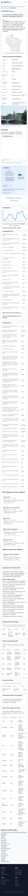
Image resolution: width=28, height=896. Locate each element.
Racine (3, 837)
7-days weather (15, 104)
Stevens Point (4, 855)
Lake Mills (4, 760)
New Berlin (4, 847)
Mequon (3, 860)
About (16, 880)
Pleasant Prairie (5, 861)
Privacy (16, 883)
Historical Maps (18, 874)
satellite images (17, 162)
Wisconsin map (20, 53)
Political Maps (18, 872)
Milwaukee (4, 834)
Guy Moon (11, 573)
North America (8, 6)
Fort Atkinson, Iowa (8, 699)
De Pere (3, 858)
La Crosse (3, 842)
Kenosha (3, 835)
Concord (4, 765)
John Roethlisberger (8, 588)
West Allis (3, 840)
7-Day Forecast (6, 192)
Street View (3, 883)
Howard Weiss (6, 612)
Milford (3, 811)
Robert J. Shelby (7, 595)
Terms (16, 882)
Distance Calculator (5, 880)
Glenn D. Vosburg (7, 609)
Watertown (4, 771)
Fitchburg (3, 853)
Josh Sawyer (6, 575)
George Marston (16, 576)
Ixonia (3, 721)
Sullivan (4, 754)
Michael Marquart (7, 616)
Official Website (14, 200)
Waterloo (4, 823)
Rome (3, 745)
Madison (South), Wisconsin (9, 658)
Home (2, 6)
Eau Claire (3, 839)
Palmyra (4, 798)
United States (15, 6)
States (2, 872)
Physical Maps (18, 870)
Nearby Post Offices (8, 680)
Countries (3, 870)
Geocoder (3, 882)
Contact (17, 885)
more (4, 714)
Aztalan (4, 783)
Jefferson (6, 23)
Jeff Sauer (5, 584)
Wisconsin (21, 6)
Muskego (3, 856)
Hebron (4, 818)
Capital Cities (4, 874)
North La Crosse (5, 843)
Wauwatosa (4, 845)
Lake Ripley (4, 776)
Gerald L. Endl (6, 581)
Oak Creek (4, 850)
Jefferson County (5, 8)
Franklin (3, 852)
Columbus (9, 664)
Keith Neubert (6, 591)
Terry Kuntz (6, 598)
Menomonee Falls (5, 848)
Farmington (4, 727)
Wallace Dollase (7, 602)
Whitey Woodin (6, 605)
